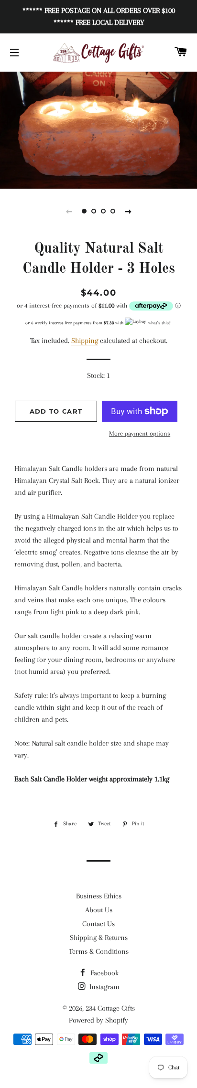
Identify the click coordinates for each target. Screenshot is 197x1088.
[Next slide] (128, 211)
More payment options (139, 433)
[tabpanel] (98, 129)
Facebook (103, 973)
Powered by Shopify (98, 1020)
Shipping (84, 340)
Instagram (104, 986)
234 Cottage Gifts (110, 1008)
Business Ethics (98, 896)
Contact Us (98, 923)
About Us (98, 910)
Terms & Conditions (99, 951)
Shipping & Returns (99, 937)
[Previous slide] (68, 211)
